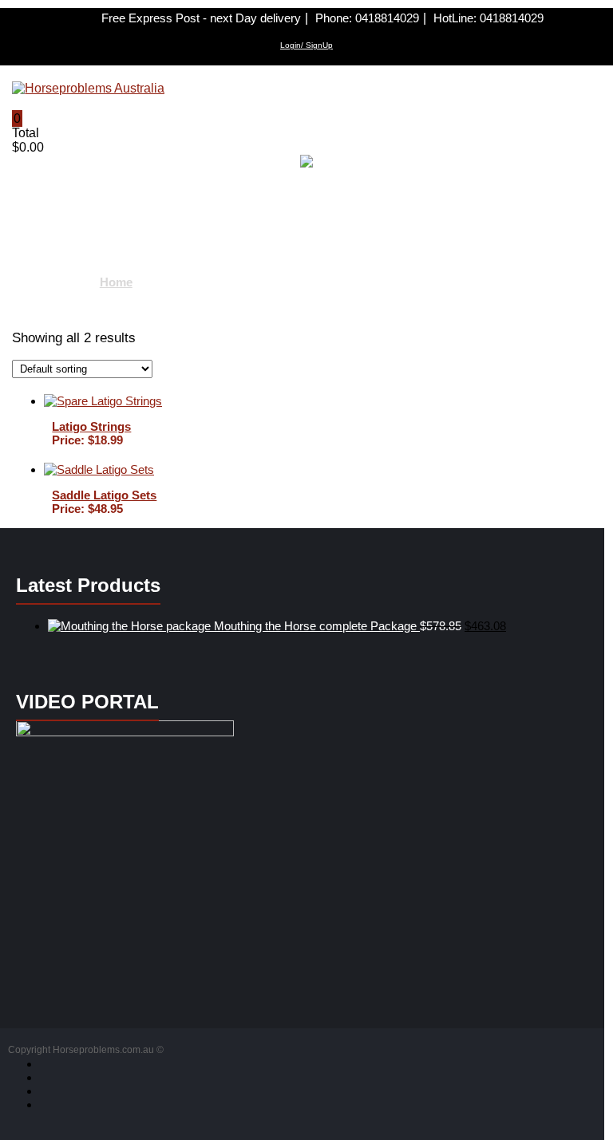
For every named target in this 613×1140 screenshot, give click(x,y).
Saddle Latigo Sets (104, 495)
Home (116, 282)
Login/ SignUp (306, 45)
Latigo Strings (91, 426)
